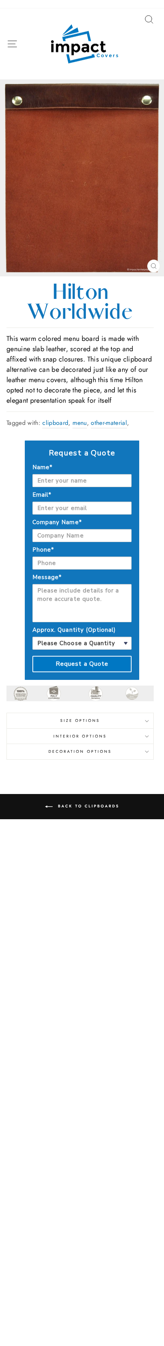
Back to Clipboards (87, 806)
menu (79, 422)
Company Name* (57, 522)
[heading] (82, 453)
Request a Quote (82, 664)
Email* (41, 495)
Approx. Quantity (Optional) (74, 630)
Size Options (80, 720)
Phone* (43, 550)
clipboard (55, 422)
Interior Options (80, 736)
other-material (109, 422)
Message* (47, 577)
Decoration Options (80, 751)
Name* (42, 467)
